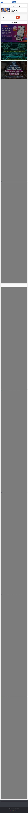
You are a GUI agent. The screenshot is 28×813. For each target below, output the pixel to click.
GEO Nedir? (14, 43)
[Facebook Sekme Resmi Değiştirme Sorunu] (14, 543)
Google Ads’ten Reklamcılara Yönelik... (14, 183)
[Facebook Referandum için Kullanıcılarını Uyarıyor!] (14, 748)
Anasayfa (12, 810)
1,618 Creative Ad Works (14, 288)
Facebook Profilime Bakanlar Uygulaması (14, 11)
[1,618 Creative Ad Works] (14, 338)
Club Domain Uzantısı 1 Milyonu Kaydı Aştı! (14, 596)
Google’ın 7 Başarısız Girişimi (14, 391)
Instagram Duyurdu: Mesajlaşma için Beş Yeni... (14, 80)
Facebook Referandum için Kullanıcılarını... (14, 698)
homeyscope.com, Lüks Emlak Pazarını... (14, 62)
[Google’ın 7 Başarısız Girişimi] (14, 441)
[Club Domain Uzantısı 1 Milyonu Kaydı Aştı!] (14, 645)
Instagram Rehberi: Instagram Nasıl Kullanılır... (14, 25)
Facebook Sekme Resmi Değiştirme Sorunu (14, 494)
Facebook (12, 9)
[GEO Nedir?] (14, 51)
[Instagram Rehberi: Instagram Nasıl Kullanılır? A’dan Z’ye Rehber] (14, 33)
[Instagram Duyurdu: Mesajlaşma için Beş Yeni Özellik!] (14, 130)
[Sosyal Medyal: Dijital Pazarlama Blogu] (14, 1)
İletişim (16, 810)
